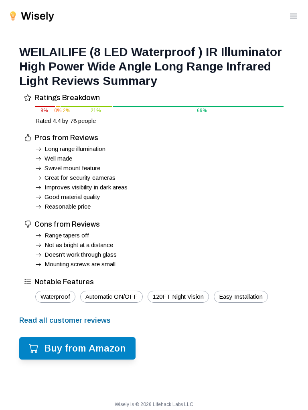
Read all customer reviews (65, 320)
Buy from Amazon (85, 348)
